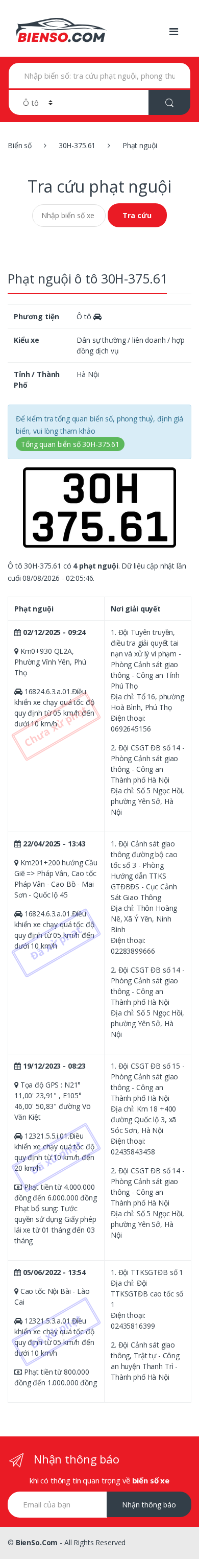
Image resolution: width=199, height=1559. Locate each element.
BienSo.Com (37, 1542)
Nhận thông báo (149, 1504)
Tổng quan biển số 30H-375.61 (70, 444)
